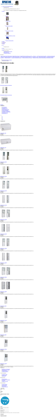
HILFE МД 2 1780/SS (3, 291)
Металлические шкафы (11, 56)
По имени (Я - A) (4, 108)
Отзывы (3, 43)
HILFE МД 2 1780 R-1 (3, 349)
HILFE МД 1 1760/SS (3, 262)
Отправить (2, 414)
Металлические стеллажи (18, 56)
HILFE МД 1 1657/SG (3, 190)
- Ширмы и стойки (35, 57)
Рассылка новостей (5, 386)
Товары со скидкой (5, 381)
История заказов (4, 385)
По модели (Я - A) (5, 113)
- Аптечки (34, 56)
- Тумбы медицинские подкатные (26, 57)
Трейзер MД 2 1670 (3, 147)
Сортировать (2, 105)
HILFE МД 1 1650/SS (3, 176)
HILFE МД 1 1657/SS (3, 205)
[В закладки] (4, 148)
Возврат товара (4, 375)
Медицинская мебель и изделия (27, 56)
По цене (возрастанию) (5, 109)
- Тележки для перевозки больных (16, 57)
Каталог (3, 11)
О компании (4, 42)
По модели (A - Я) (4, 112)
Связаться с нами (4, 374)
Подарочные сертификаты (6, 379)
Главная (3, 41)
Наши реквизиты (4, 370)
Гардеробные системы (50, 57)
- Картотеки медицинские (51, 56)
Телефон (1, 408)
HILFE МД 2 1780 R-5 (3, 363)
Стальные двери (5, 56)
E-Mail (1, 406)
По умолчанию (4, 107)
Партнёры (3, 380)
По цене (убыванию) (5, 110)
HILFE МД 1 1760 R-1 (3, 320)
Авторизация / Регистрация (8, 51)
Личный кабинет (4, 384)
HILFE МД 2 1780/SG (3, 277)
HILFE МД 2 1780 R (3, 334)
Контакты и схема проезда (6, 369)
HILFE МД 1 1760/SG (3, 248)
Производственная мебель (42, 57)
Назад (1, 391)
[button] (3, 45)
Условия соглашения (5, 371)
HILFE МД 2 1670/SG (3, 219)
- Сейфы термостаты (7, 57)
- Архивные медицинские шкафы (41, 56)
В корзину (2, 148)
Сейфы (1, 56)
